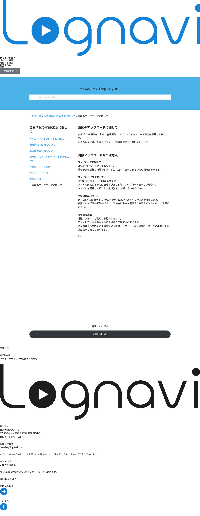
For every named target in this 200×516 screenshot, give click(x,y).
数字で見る (5, 64)
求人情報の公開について (42, 150)
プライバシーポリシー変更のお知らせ (18, 358)
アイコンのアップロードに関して (46, 138)
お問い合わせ (100, 334)
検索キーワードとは (40, 166)
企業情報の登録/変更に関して (59, 116)
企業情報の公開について (42, 144)
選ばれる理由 (6, 62)
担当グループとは (38, 172)
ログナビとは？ (7, 58)
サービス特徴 (6, 60)
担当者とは (35, 179)
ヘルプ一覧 (35, 116)
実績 (2, 66)
